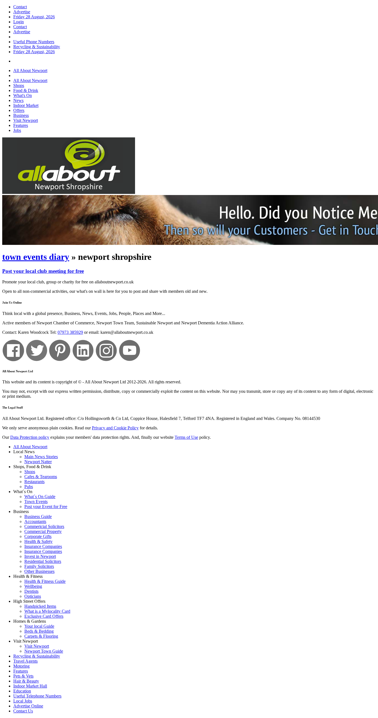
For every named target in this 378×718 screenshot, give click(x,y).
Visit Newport (25, 120)
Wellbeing (33, 586)
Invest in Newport (40, 556)
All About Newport (30, 70)
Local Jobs (22, 701)
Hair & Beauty (26, 681)
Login (18, 21)
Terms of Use (186, 437)
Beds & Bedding (39, 631)
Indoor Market (25, 105)
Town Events (36, 501)
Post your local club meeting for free (43, 271)
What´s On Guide (39, 496)
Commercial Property (43, 531)
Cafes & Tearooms (40, 476)
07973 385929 (70, 332)
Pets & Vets (23, 676)
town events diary (35, 257)
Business (21, 115)
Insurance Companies (43, 546)
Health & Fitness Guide (45, 581)
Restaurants (34, 481)
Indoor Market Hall (30, 686)
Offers (18, 110)
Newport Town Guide (43, 651)
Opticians (32, 596)
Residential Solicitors (42, 561)
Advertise (21, 11)
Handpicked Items (40, 606)
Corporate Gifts (37, 536)
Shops (18, 85)
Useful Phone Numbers (33, 41)
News (18, 100)
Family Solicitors (39, 566)
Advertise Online (28, 706)
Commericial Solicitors (44, 526)
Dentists (31, 591)
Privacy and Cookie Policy (115, 427)
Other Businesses (39, 571)
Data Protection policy (29, 437)
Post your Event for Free (45, 506)
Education (22, 691)
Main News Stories (41, 456)
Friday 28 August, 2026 (34, 16)
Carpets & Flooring (41, 636)
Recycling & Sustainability (36, 46)
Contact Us (23, 711)
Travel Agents (25, 661)
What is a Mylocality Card (47, 611)
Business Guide (38, 516)
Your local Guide (39, 626)
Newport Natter (38, 461)
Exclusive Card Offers (43, 616)
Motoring (21, 666)
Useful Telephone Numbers (37, 696)
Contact (20, 6)
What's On (22, 95)
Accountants (35, 521)
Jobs (17, 130)
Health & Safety (38, 541)
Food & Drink (25, 90)
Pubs (28, 486)
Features (20, 125)
